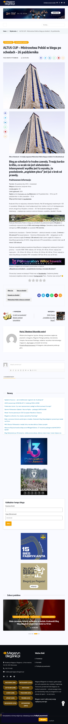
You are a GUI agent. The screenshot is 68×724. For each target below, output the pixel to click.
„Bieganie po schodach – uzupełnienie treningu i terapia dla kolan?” (32, 269)
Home (4, 31)
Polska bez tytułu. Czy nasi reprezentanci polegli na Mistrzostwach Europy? (28, 406)
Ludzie (10, 693)
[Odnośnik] (30, 370)
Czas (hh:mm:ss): (11, 514)
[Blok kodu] (28, 370)
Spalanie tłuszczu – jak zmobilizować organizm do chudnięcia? (24, 400)
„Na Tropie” (30, 343)
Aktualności (25, 682)
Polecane (26, 693)
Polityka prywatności (43, 666)
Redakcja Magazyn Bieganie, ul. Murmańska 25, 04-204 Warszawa (17, 664)
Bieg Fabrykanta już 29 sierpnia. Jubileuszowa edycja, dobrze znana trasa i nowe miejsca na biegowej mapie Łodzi (33, 434)
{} (33, 370)
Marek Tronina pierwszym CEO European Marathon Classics (23, 413)
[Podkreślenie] (16, 370)
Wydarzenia (13, 31)
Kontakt (38, 662)
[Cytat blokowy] (25, 370)
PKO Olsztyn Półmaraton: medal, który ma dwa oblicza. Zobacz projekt (26, 424)
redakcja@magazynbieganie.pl (14, 672)
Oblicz (8, 523)
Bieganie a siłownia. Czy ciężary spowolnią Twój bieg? (21, 416)
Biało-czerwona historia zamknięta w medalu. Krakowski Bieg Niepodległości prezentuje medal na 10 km (34, 420)
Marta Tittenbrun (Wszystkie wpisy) (33, 331)
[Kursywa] (13, 370)
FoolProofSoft (50, 721)
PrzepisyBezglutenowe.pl (28, 345)
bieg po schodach (21, 290)
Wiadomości (10, 703)
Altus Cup (10, 290)
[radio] (29, 281)
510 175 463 (8, 668)
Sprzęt (10, 698)
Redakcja (39, 659)
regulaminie (27, 199)
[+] (35, 370)
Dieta (25, 687)
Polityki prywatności (40, 716)
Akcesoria (10, 682)
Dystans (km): (10, 506)
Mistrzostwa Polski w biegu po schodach (19, 299)
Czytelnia (10, 687)
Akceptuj (43, 719)
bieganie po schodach (13, 295)
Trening (25, 698)
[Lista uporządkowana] (20, 370)
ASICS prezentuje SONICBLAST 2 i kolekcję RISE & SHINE (22, 403)
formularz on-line (23, 194)
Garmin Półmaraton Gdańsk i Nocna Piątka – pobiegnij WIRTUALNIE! (25, 409)
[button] (29, 633)
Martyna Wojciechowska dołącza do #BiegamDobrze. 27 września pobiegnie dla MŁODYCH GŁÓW (33, 429)
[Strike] (18, 370)
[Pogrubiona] (11, 370)
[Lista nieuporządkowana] (23, 370)
